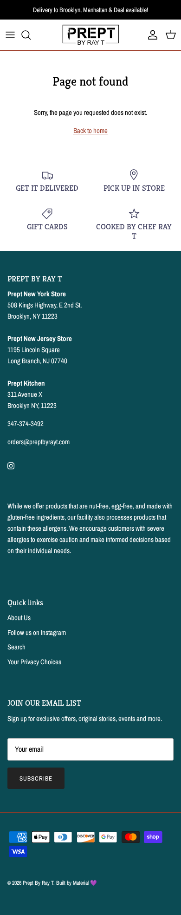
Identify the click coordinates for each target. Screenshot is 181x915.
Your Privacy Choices (34, 662)
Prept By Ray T (38, 883)
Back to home (90, 130)
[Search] (30, 35)
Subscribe (35, 778)
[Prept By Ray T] (91, 35)
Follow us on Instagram (36, 632)
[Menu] (10, 35)
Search (16, 647)
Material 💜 (85, 883)
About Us (19, 617)
